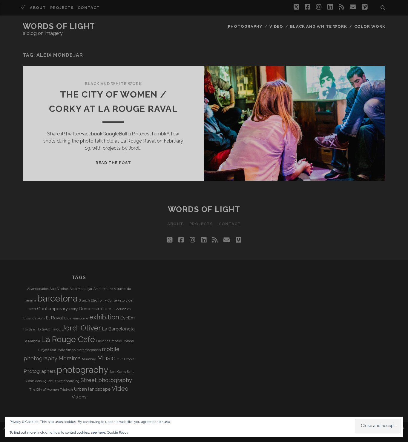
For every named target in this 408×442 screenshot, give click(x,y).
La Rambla (32, 341)
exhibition (104, 317)
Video (276, 26)
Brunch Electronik (92, 300)
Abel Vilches (59, 288)
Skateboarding (68, 381)
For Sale (29, 329)
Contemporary (52, 308)
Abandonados (37, 288)
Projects (61, 7)
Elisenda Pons (34, 318)
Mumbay (89, 359)
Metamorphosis (89, 350)
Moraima (70, 358)
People (129, 359)
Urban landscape (92, 389)
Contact (89, 7)
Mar (53, 350)
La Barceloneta (118, 329)
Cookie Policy (117, 432)
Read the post (113, 162)
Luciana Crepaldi (109, 341)
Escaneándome (76, 318)
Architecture (103, 288)
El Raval (54, 318)
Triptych (66, 389)
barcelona (57, 298)
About (38, 7)
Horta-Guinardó (48, 329)
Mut (119, 359)
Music (106, 358)
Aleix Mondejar (81, 288)
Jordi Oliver (81, 327)
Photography (245, 26)
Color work (369, 26)
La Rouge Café (68, 339)
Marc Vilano (66, 350)
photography (82, 369)
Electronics (122, 309)
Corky (73, 309)
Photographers (40, 371)
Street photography (106, 380)
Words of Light (59, 26)
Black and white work (318, 26)
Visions (79, 397)
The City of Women (44, 389)
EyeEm (127, 318)
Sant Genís (118, 371)
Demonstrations (95, 308)
